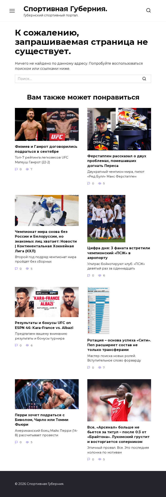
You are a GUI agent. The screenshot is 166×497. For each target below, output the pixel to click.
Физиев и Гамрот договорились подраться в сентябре (46, 149)
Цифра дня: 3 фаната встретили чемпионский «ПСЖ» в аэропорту (118, 253)
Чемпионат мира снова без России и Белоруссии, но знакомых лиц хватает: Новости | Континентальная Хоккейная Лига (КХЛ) (46, 241)
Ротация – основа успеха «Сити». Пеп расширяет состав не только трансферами (119, 345)
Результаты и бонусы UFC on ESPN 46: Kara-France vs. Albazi (44, 325)
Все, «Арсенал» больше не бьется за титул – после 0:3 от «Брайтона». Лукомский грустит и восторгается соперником (118, 434)
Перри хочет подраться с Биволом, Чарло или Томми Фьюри (41, 420)
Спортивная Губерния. (65, 9)
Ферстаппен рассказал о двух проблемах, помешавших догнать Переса (116, 161)
